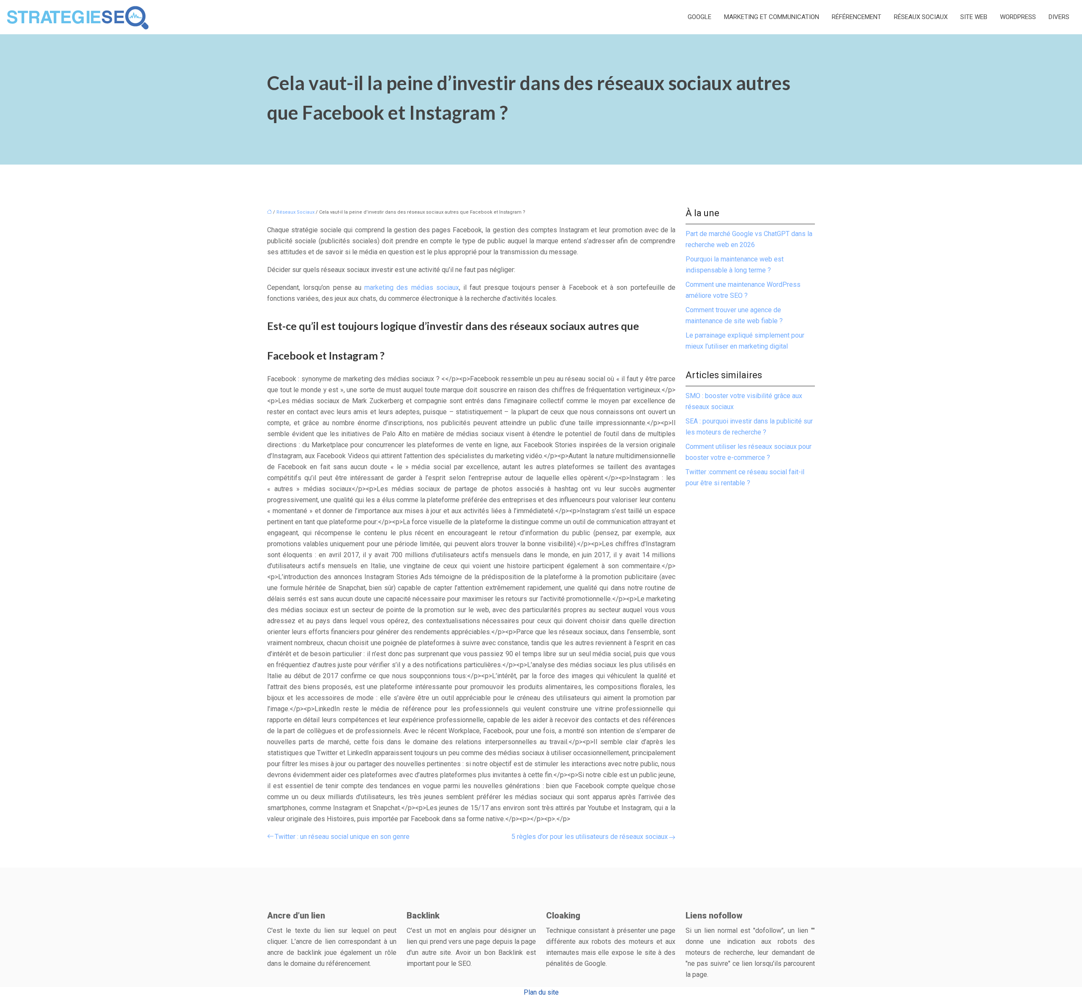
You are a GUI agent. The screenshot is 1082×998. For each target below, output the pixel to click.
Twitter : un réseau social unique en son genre (342, 837)
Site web (973, 17)
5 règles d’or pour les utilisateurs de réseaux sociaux (589, 837)
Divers (1059, 17)
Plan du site (541, 992)
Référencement (856, 17)
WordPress (1018, 17)
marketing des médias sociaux (411, 287)
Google (699, 17)
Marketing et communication (771, 17)
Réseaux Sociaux (921, 17)
